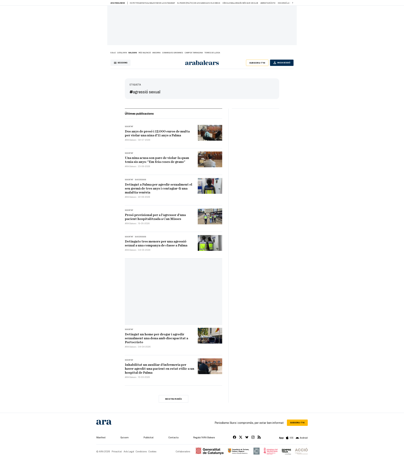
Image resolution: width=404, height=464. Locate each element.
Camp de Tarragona (194, 52)
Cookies (152, 451)
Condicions (141, 451)
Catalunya (122, 52)
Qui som (124, 437)
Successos (140, 179)
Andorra (156, 52)
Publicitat (148, 437)
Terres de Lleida (212, 52)
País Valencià (145, 52)
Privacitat (117, 451)
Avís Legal (129, 451)
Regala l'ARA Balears (204, 437)
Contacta (173, 437)
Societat (129, 126)
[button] (293, 3)
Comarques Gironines (172, 52)
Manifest (101, 437)
